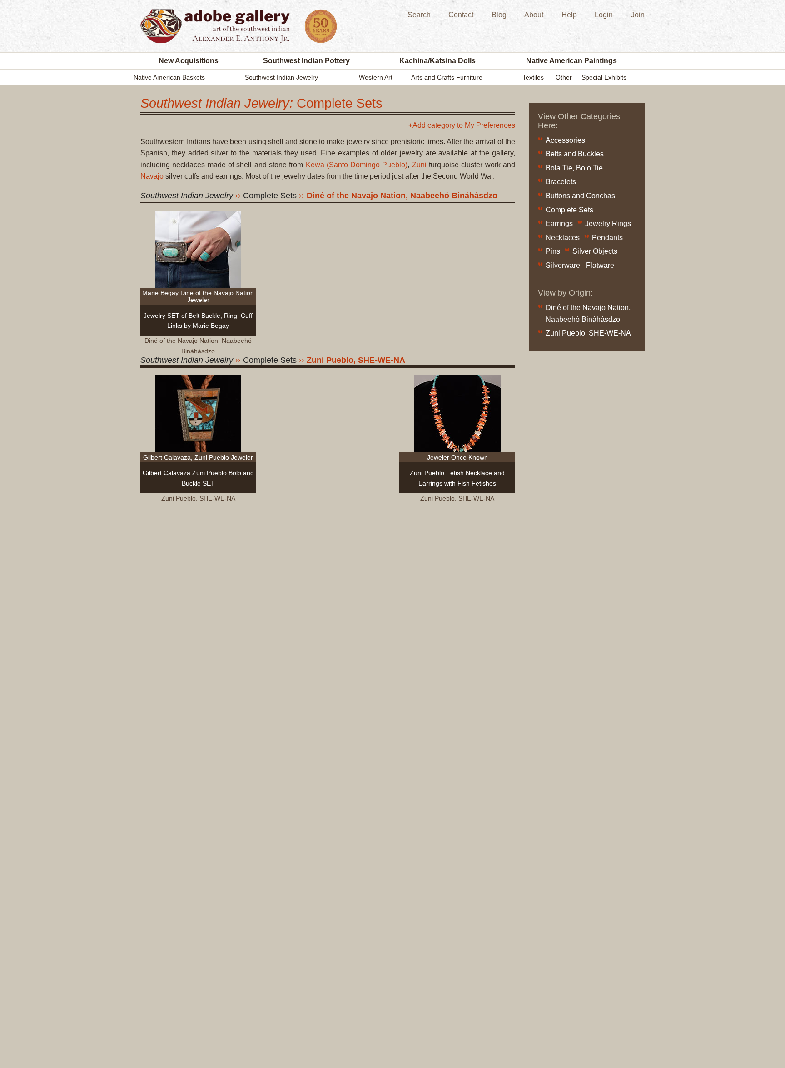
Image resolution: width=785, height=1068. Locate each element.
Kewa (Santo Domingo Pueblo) (357, 165)
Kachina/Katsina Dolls (437, 61)
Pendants (607, 237)
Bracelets (561, 182)
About (533, 15)
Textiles (533, 77)
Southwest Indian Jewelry (281, 77)
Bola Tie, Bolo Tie (574, 168)
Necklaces (563, 237)
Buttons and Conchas (580, 196)
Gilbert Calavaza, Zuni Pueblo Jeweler (198, 457)
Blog (499, 15)
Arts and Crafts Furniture (446, 77)
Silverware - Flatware (580, 265)
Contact (460, 15)
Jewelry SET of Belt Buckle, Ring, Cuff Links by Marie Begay (198, 320)
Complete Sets (569, 210)
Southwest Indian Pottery (306, 61)
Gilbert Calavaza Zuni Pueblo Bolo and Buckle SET (198, 477)
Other (564, 77)
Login (604, 15)
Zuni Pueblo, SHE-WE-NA (356, 360)
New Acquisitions (189, 61)
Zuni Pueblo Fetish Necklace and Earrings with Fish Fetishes (457, 477)
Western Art (375, 77)
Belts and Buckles (575, 154)
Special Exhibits (603, 77)
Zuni (419, 165)
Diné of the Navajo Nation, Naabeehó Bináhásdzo (402, 195)
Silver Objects (594, 251)
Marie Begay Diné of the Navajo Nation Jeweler (198, 296)
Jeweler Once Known (457, 457)
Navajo (152, 176)
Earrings (559, 223)
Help (569, 15)
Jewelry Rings (608, 223)
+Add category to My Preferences (461, 125)
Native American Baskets (169, 77)
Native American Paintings (571, 61)
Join (638, 15)
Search (419, 15)
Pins (553, 251)
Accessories (565, 140)
